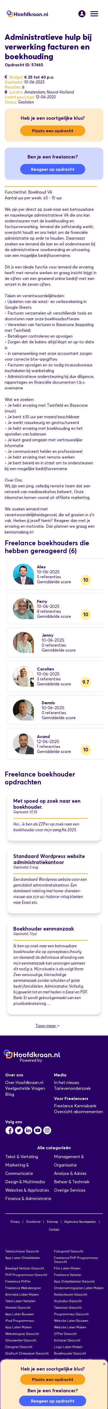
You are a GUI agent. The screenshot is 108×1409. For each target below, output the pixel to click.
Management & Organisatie (69, 1161)
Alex (41, 566)
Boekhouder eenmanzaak (43, 929)
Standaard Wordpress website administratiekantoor (49, 859)
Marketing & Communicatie (19, 1169)
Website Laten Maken (70, 1327)
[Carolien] (23, 675)
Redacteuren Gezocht (70, 1294)
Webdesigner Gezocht (22, 1334)
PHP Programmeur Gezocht (26, 1275)
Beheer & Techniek (71, 1181)
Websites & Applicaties (27, 1190)
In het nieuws (66, 1082)
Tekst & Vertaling (21, 1156)
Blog (9, 1094)
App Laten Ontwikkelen (22, 1258)
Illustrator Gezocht (68, 1301)
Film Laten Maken (67, 1268)
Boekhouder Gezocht (70, 1353)
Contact (54, 1229)
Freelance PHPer (17, 1281)
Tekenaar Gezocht (68, 1307)
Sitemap (52, 1222)
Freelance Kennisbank (75, 1105)
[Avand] (23, 743)
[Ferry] (23, 608)
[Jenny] (23, 642)
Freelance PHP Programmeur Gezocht (76, 1260)
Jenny (47, 635)
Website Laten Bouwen (71, 1321)
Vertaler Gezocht (17, 1307)
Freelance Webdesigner (23, 1288)
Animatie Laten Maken (22, 1294)
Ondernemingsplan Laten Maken (79, 1288)
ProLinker (52, 1060)
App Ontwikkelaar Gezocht (74, 1281)
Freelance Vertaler (67, 1275)
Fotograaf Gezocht (68, 1251)
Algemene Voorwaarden (80, 1222)
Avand (43, 736)
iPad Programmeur (19, 1321)
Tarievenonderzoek (72, 1088)
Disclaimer (33, 1222)
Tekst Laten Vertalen (20, 1301)
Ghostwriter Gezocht (20, 1340)
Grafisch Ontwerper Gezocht (26, 1353)
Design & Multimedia (25, 1181)
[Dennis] (23, 709)
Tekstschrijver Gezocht (22, 1251)
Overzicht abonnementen (78, 1111)
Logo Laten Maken (68, 1347)
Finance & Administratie (28, 1198)
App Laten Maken (18, 1327)
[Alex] (23, 573)
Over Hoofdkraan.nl (24, 1082)
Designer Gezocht (18, 1347)
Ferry (42, 601)
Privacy (15, 1222)
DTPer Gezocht (65, 1334)
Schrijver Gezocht (67, 1340)
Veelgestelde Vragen (25, 1088)
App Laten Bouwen (19, 1314)
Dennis (48, 702)
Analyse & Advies (70, 1173)
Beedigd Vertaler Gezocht (24, 1268)
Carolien (45, 669)
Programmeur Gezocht (71, 1314)
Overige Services (69, 1190)
